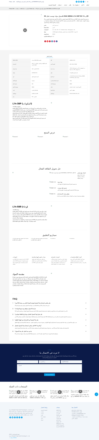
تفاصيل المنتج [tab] (49, 56)
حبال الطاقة (22, 8)
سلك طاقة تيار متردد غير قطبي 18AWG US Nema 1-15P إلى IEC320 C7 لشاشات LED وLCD (38, 397)
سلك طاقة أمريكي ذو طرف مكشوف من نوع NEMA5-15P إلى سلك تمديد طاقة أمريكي (80, 395)
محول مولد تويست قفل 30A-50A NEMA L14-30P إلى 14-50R (48, 8)
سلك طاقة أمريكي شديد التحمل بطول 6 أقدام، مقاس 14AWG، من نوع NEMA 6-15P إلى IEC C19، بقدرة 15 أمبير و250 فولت (59, 397)
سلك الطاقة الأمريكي (30, 8)
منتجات (17, 8)
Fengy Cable (11, 8)
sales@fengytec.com (81, 413)
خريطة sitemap (13, 437)
